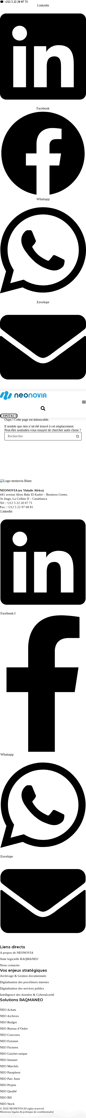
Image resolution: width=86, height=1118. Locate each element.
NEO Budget (8, 1022)
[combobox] (39, 436)
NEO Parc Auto (10, 1078)
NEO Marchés (9, 1066)
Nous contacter (10, 965)
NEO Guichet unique (13, 1053)
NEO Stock (7, 1103)
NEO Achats (8, 1009)
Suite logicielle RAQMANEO (19, 959)
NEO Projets (8, 1085)
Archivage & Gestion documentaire (23, 976)
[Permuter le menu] (84, 402)
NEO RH (6, 1097)
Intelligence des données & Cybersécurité (27, 994)
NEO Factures (9, 1047)
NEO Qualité (8, 1091)
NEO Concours (10, 1034)
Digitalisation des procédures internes (24, 982)
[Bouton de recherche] (77, 436)
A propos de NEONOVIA (16, 952)
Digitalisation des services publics (22, 988)
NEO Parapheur (10, 1072)
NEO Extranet (9, 1041)
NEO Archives (9, 1016)
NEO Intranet (8, 1060)
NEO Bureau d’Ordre (14, 1028)
